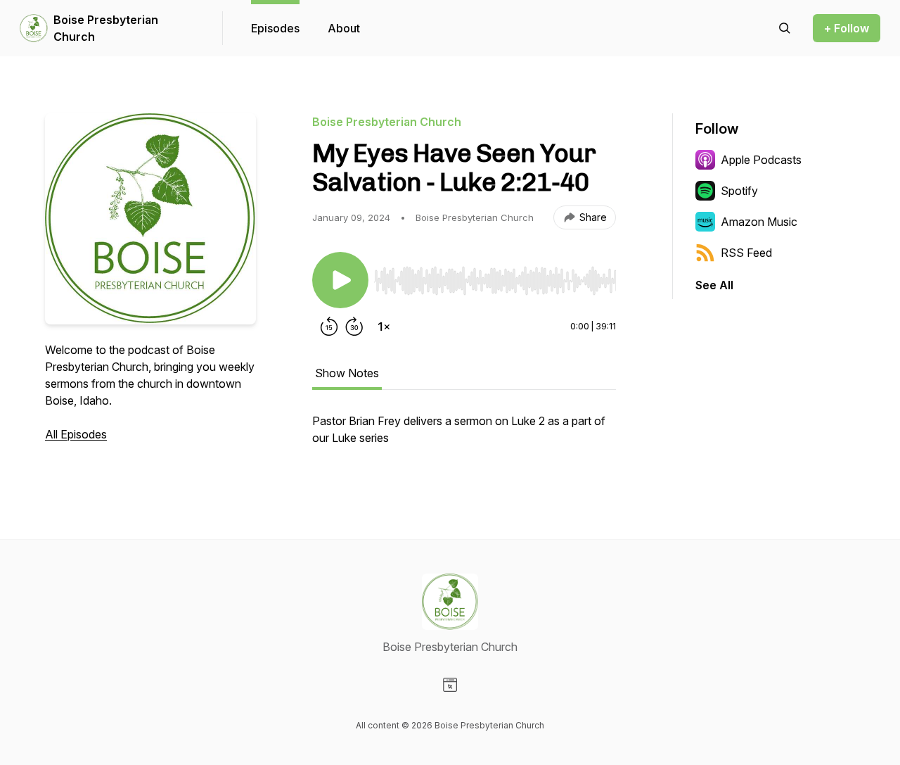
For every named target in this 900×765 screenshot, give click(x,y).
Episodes (275, 28)
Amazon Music (759, 222)
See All (714, 285)
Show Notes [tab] (347, 373)
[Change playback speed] (384, 326)
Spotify (739, 191)
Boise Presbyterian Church (105, 28)
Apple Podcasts (761, 160)
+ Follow (846, 28)
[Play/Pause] (340, 280)
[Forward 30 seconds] (354, 326)
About (344, 28)
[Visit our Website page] (450, 685)
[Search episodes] (784, 28)
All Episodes (76, 434)
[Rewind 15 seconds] (329, 326)
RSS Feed (746, 253)
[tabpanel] (464, 436)
